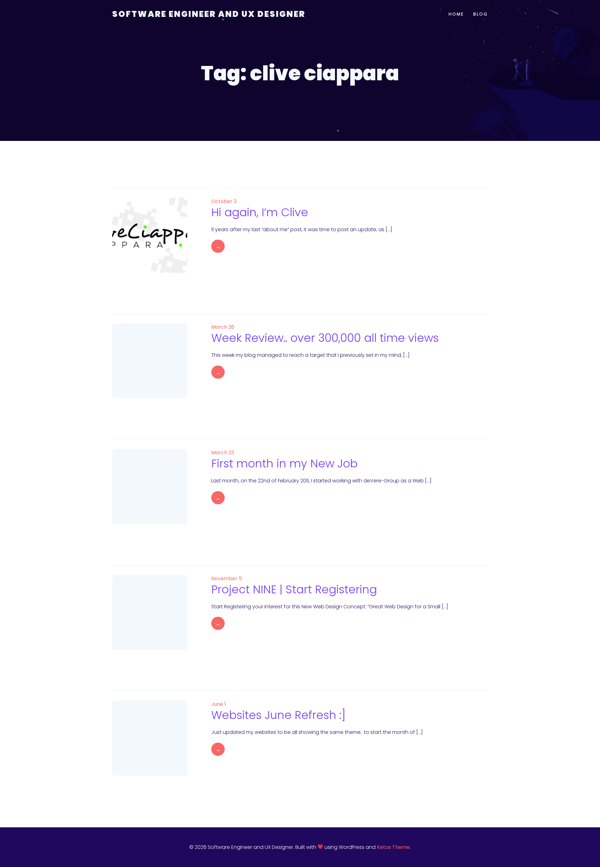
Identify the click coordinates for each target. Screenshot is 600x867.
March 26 (222, 327)
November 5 (226, 578)
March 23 (222, 452)
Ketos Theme (393, 847)
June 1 (218, 704)
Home (456, 14)
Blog (480, 14)
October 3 (224, 201)
